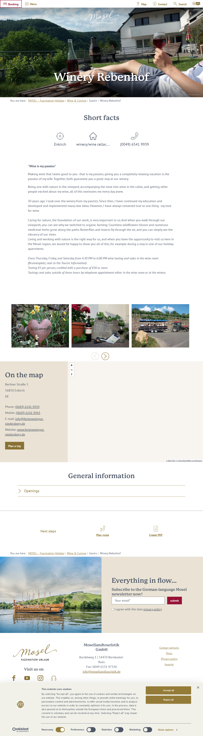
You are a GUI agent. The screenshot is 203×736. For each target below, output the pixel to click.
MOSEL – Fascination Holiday (46, 100)
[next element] (105, 356)
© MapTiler (171, 460)
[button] (11, 4)
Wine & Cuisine (76, 100)
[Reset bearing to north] (71, 374)
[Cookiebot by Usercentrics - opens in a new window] (20, 729)
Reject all (168, 699)
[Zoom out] (71, 370)
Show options (166, 729)
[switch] (91, 729)
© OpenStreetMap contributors (189, 460)
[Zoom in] (71, 365)
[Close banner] (198, 687)
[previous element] (95, 356)
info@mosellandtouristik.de (102, 671)
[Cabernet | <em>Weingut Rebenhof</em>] (100, 325)
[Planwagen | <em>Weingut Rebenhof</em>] (160, 325)
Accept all (168, 690)
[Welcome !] (40, 325)
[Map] (135, 411)
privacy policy (152, 609)
